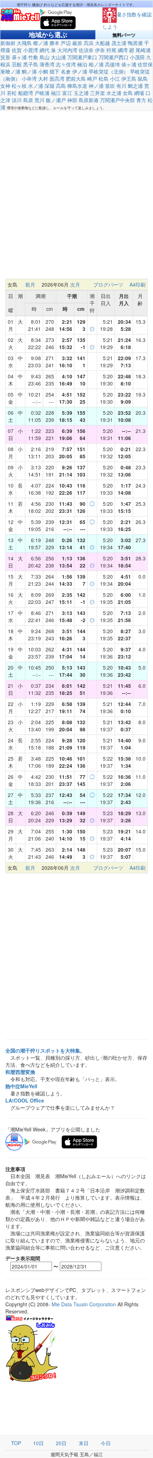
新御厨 (7, 42)
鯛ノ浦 (29, 71)
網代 (44, 50)
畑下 (54, 71)
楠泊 (82, 64)
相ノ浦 (96, 64)
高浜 (89, 42)
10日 (38, 1443)
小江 (115, 78)
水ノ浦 (35, 85)
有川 (121, 85)
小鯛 (43, 71)
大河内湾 (67, 50)
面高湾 (56, 78)
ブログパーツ (108, 284)
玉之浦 (81, 92)
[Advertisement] (76, 195)
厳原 (77, 42)
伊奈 (100, 50)
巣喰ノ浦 (10, 71)
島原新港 (89, 100)
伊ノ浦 (79, 71)
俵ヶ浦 (128, 64)
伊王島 (128, 78)
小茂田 (137, 57)
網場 (139, 92)
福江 (56, 92)
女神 (5, 85)
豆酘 (17, 64)
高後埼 (112, 64)
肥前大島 (76, 78)
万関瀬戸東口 (82, 57)
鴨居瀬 (135, 42)
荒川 (39, 100)
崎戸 (92, 78)
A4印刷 (138, 284)
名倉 (66, 71)
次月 (75, 284)
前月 (30, 284)
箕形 (5, 57)
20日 (61, 1443)
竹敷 (33, 57)
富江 (67, 92)
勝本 (54, 42)
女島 (128, 92)
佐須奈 (86, 50)
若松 (12, 92)
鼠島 (143, 78)
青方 (141, 100)
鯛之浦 (135, 85)
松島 (104, 78)
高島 (61, 85)
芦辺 (66, 42)
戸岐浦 (42, 92)
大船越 (102, 42)
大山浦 (58, 57)
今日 (106, 1443)
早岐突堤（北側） (108, 71)
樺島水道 (77, 85)
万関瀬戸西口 (113, 57)
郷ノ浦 (40, 42)
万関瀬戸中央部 (117, 100)
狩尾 (111, 50)
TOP (16, 1443)
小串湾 (29, 78)
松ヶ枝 (19, 85)
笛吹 (110, 85)
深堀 (49, 85)
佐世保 (145, 64)
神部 (72, 100)
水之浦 (113, 92)
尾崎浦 (143, 50)
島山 (44, 57)
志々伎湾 (66, 64)
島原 (28, 100)
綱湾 (123, 50)
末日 (84, 1443)
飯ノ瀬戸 (56, 100)
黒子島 (30, 64)
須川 (17, 100)
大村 (43, 78)
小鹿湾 (30, 50)
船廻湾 (25, 92)
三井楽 (97, 92)
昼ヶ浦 (19, 57)
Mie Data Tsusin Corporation (84, 1304)
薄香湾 (46, 64)
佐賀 (17, 50)
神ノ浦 (96, 85)
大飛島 (24, 42)
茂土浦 (118, 42)
